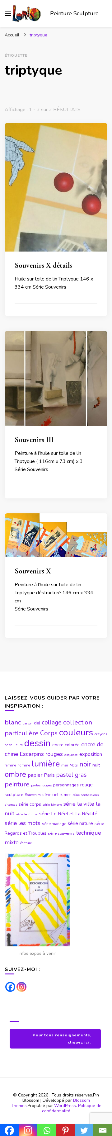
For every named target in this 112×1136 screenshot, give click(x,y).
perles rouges (41, 785)
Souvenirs (33, 794)
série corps (30, 804)
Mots (74, 765)
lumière (45, 764)
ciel (37, 723)
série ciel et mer (56, 795)
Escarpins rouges (41, 754)
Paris (49, 775)
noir (85, 764)
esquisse (71, 754)
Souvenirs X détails (43, 265)
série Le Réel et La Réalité (68, 813)
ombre (15, 774)
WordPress (65, 1106)
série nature (80, 823)
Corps (49, 733)
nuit (96, 765)
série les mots (22, 823)
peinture (17, 784)
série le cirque (27, 814)
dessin (37, 743)
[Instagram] (21, 987)
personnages (66, 785)
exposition (90, 754)
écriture (26, 843)
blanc (13, 722)
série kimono (52, 804)
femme (10, 765)
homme (23, 765)
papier (35, 775)
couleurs (76, 732)
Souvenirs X (33, 571)
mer (64, 765)
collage (52, 722)
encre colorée (66, 745)
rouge (86, 784)
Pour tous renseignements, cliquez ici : (62, 1038)
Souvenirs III (34, 439)
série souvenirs (61, 833)
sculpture (14, 795)
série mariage (54, 823)
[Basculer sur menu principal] (8, 14)
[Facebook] (10, 987)
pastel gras (71, 775)
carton (27, 723)
